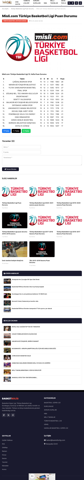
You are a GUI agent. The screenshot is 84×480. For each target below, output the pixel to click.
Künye (4, 455)
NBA (45, 3)
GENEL (46, 424)
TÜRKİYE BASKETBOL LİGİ (53, 421)
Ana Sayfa (5, 9)
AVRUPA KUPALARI (50, 410)
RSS (3, 444)
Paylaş (7, 131)
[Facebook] (72, 3)
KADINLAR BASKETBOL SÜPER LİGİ (56, 428)
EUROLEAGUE (48, 406)
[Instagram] (80, 3)
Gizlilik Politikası (7, 440)
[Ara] (69, 3)
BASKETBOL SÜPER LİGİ (52, 402)
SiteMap (5, 447)
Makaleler (5, 466)
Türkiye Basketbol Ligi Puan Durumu (22, 9)
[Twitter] (76, 3)
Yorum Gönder (11, 169)
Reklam (4, 451)
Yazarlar (4, 462)
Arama (4, 469)
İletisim (4, 458)
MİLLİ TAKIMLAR (49, 417)
